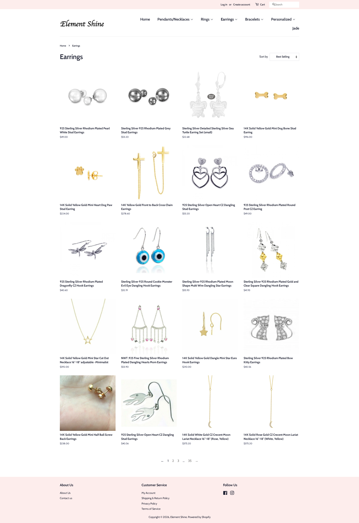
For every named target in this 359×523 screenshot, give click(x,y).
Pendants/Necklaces (173, 19)
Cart (262, 4)
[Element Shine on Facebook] (225, 493)
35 (189, 461)
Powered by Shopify (199, 517)
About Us (65, 493)
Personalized (281, 19)
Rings (205, 19)
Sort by (263, 56)
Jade (295, 28)
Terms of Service (151, 508)
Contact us (66, 498)
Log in (224, 4)
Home (145, 19)
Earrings (228, 19)
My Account (148, 493)
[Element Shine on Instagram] (232, 493)
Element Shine (178, 517)
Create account (241, 4)
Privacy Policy (149, 503)
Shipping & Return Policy (155, 498)
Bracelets (253, 19)
